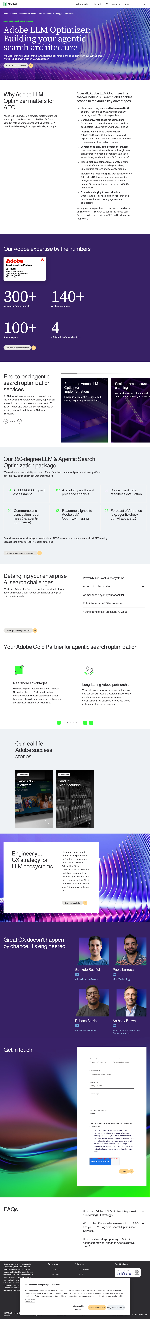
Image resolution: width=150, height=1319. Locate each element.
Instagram (85, 1269)
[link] (84, 410)
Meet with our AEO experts (16, 66)
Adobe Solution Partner (27, 14)
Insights (98, 4)
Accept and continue (97, 1308)
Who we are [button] (111, 4)
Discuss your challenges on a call (18, 631)
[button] (145, 4)
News (57, 1274)
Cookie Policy (30, 1302)
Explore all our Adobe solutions (17, 348)
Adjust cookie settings (78, 1307)
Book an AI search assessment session (20, 553)
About (57, 1269)
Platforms (13, 14)
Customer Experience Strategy (49, 14)
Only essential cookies (116, 1308)
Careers (128, 4)
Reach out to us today (72, 903)
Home (6, 14)
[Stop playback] (91, 723)
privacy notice (95, 1126)
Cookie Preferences (139, 1315)
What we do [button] (82, 4)
